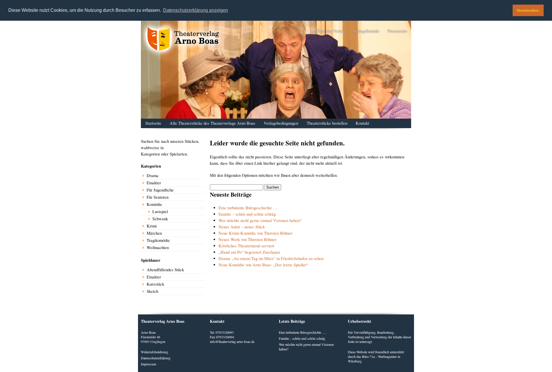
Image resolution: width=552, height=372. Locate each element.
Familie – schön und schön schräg (247, 214)
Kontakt (362, 123)
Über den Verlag (330, 31)
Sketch (152, 291)
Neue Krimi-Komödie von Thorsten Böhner (255, 233)
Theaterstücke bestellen (327, 123)
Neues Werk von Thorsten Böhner (247, 239)
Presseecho (397, 31)
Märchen (154, 233)
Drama (152, 175)
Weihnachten (158, 247)
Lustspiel (160, 211)
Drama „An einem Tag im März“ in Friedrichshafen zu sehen (270, 258)
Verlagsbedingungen (281, 123)
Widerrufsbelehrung (154, 352)
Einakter (154, 182)
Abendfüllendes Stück (165, 269)
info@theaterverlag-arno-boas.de (232, 341)
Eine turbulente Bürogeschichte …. (248, 207)
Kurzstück (155, 284)
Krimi (152, 226)
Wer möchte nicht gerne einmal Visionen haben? (260, 220)
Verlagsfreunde (366, 31)
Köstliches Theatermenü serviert (246, 245)
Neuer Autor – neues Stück (241, 226)
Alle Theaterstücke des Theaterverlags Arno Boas (212, 123)
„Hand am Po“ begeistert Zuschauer (249, 252)
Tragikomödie (158, 240)
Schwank (160, 218)
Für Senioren (157, 197)
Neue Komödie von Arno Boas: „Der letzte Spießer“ (263, 264)
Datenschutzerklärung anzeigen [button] (195, 10)
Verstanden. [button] (528, 10)
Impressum (148, 364)
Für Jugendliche (160, 190)
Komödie (154, 204)
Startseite (153, 123)
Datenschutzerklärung (155, 358)
